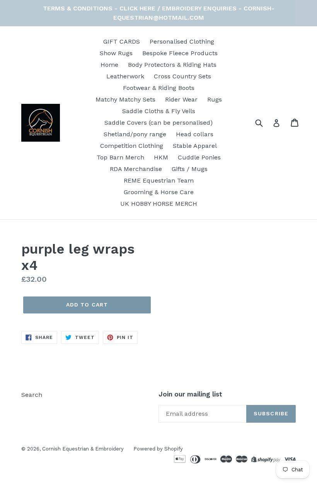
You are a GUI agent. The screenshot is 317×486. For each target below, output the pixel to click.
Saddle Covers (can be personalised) (158, 122)
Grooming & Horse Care (159, 192)
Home (109, 64)
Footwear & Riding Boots (158, 87)
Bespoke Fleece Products (180, 53)
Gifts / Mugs (190, 169)
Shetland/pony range (135, 134)
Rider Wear (181, 99)
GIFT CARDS (121, 41)
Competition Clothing (131, 145)
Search (31, 394)
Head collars (194, 134)
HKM (161, 157)
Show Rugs (116, 53)
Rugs (214, 99)
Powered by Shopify (158, 449)
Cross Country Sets (182, 76)
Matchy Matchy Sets (125, 99)
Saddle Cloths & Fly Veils (158, 111)
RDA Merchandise (136, 169)
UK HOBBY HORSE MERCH (158, 203)
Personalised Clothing (182, 41)
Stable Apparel (195, 145)
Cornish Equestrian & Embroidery (83, 449)
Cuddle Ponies (199, 157)
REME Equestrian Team (159, 180)
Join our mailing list (190, 394)
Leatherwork (125, 76)
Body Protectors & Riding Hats (172, 64)
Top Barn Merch (120, 157)
